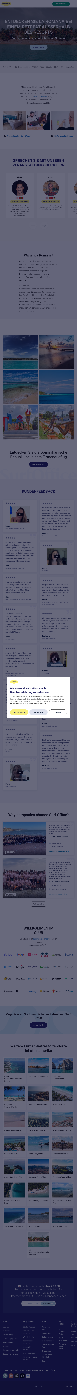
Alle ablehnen (38, 712)
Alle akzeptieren (19, 712)
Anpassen (57, 712)
